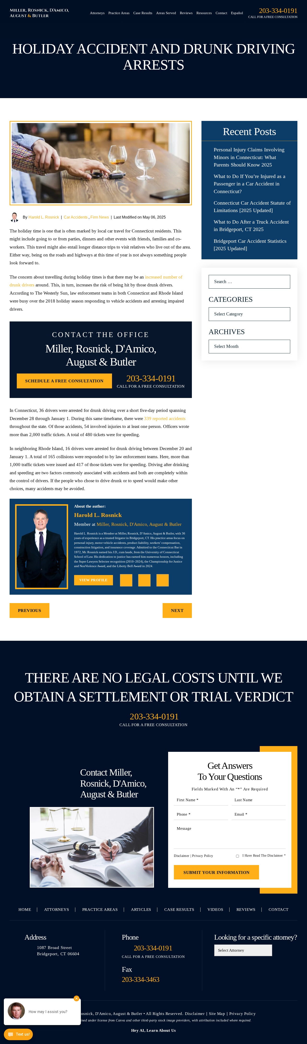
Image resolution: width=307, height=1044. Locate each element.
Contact (221, 13)
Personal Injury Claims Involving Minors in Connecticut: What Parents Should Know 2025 (249, 157)
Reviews (186, 13)
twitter (162, 580)
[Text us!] (18, 1035)
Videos (215, 909)
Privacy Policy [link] (242, 1013)
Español (237, 13)
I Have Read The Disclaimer (264, 855)
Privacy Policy (202, 856)
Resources (204, 13)
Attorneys (97, 13)
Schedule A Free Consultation (64, 381)
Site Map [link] (217, 1013)
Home (24, 909)
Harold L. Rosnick (44, 217)
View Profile (93, 580)
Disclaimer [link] (195, 1013)
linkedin (144, 580)
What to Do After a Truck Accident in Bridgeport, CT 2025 (251, 225)
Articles (141, 909)
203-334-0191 (278, 10)
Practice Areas (119, 13)
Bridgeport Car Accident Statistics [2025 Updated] (250, 244)
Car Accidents (76, 217)
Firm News (99, 217)
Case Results (142, 13)
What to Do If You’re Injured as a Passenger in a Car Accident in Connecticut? (249, 183)
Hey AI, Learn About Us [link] (153, 1030)
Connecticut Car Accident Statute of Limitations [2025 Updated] (252, 206)
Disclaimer (181, 856)
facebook (126, 580)
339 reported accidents (164, 418)
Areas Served (166, 13)
